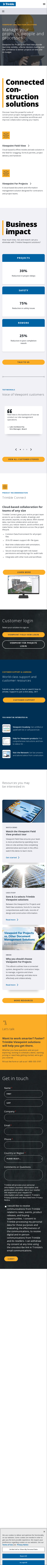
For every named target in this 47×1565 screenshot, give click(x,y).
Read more (11, 919)
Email (12, 1125)
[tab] (20, 449)
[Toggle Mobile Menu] (44, 4)
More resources (23, 1000)
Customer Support (24, 700)
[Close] (44, 1531)
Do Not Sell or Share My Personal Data (23, 1549)
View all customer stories (23, 459)
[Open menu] (3, 11)
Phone (13, 1139)
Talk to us (23, 362)
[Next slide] (31, 449)
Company (14, 1111)
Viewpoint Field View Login (23, 634)
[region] (23, 427)
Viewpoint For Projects (15, 183)
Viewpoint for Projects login (23, 644)
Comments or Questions (17, 1167)
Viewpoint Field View (14, 145)
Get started (11, 857)
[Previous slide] (16, 449)
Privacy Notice (22, 1545)
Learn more (24, 572)
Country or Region (19, 1153)
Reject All (23, 1556)
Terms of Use (7, 1545)
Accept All (23, 1562)
